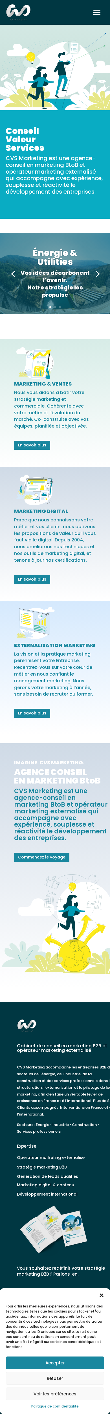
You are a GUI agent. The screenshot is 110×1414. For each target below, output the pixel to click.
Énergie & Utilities (55, 257)
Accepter (55, 1363)
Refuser (55, 1378)
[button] (101, 1295)
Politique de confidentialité (55, 1406)
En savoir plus (32, 445)
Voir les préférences (55, 1394)
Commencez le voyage (41, 857)
